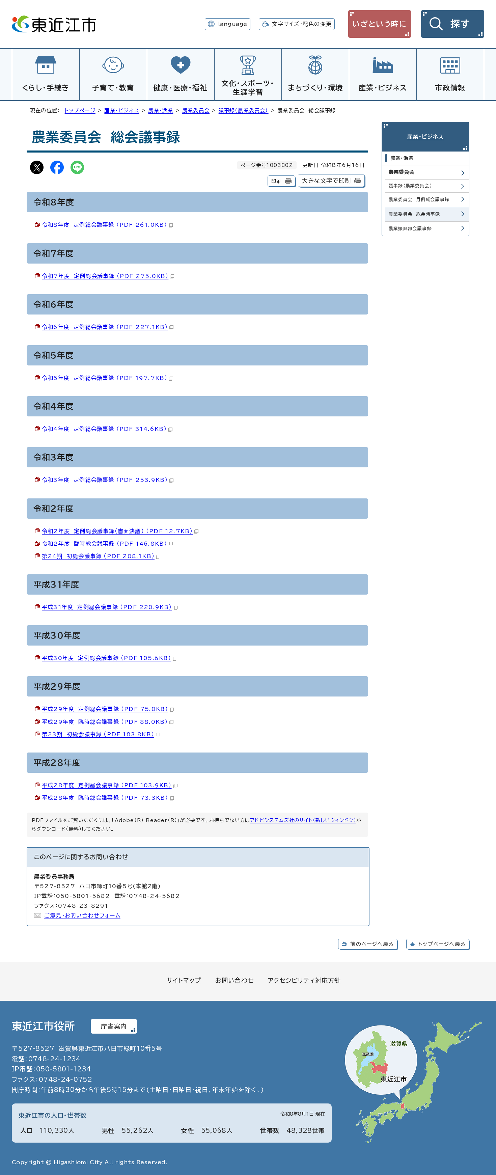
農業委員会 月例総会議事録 (419, 199)
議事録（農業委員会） (244, 110)
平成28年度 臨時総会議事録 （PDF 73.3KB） (105, 797)
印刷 (276, 181)
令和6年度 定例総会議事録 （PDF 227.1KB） (105, 327)
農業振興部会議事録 (410, 228)
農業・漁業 (160, 110)
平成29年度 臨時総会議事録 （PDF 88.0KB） (105, 722)
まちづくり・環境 (315, 87)
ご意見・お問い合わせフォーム (82, 915)
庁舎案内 (114, 1026)
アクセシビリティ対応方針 (304, 980)
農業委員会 (196, 110)
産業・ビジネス (383, 87)
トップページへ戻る (442, 944)
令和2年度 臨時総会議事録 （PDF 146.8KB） (104, 543)
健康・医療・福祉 (181, 87)
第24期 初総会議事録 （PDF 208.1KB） (98, 556)
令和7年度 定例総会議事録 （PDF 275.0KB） (105, 276)
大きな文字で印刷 (326, 181)
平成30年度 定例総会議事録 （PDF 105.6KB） (106, 658)
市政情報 (450, 87)
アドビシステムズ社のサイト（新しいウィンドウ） (303, 820)
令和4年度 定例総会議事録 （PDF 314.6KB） (104, 429)
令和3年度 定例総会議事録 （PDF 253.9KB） (105, 480)
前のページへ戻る (372, 944)
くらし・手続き (46, 87)
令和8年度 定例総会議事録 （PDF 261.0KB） (104, 224)
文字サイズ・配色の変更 (302, 24)
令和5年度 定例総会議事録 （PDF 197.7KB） (104, 378)
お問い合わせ (234, 980)
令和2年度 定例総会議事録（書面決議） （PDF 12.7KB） (117, 531)
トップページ (80, 110)
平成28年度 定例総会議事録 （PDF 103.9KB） (107, 785)
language (232, 24)
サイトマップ (184, 980)
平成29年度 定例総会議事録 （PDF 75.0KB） (105, 709)
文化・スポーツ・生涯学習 (248, 87)
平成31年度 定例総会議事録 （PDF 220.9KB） (107, 607)
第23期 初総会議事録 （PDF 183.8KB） (98, 734)
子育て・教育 (113, 87)
